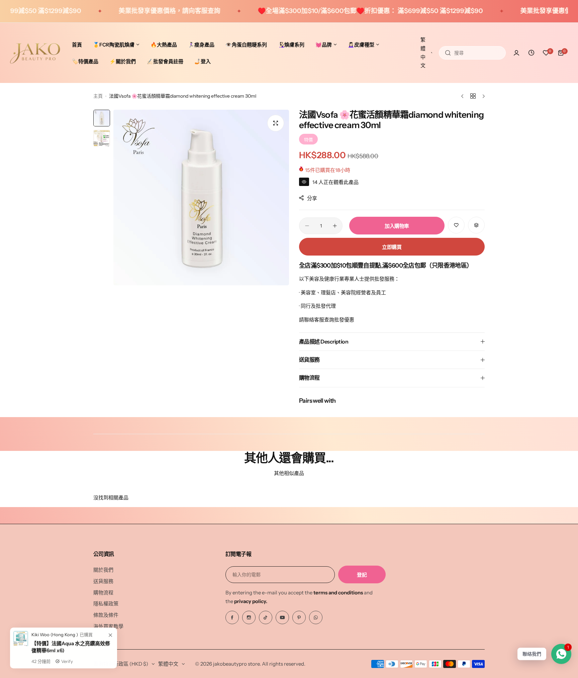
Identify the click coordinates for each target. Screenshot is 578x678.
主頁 (98, 96)
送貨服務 (103, 581)
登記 (362, 575)
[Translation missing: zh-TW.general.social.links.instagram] (249, 617)
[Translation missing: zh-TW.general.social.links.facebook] (232, 617)
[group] (201, 197)
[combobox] (472, 53)
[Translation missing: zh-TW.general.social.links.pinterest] (299, 617)
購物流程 (103, 592)
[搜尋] (448, 53)
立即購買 (392, 247)
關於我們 (103, 570)
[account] (516, 52)
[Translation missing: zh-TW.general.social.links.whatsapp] (315, 617)
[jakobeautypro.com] (35, 53)
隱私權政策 (105, 603)
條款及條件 (105, 615)
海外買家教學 (108, 626)
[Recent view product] (531, 52)
